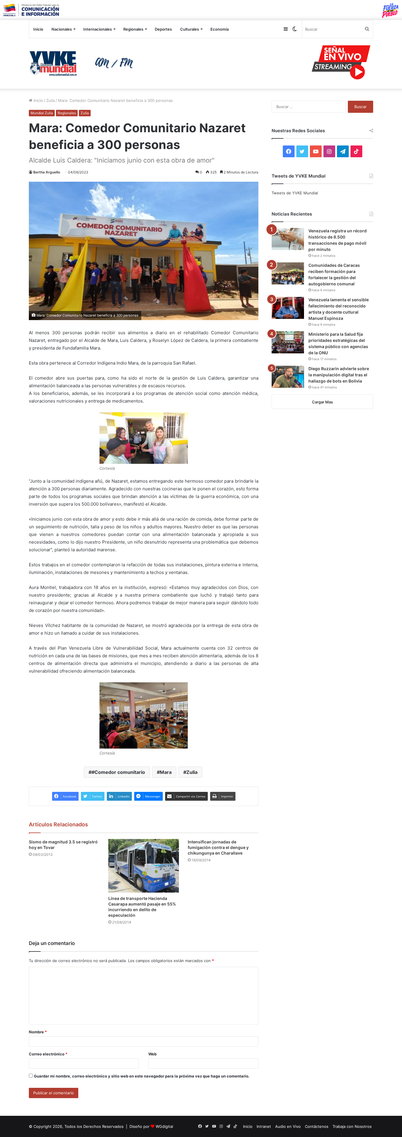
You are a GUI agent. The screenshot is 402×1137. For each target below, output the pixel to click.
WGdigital (164, 1126)
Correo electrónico (48, 1054)
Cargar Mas (322, 402)
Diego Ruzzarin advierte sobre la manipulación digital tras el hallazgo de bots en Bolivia (338, 374)
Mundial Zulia (42, 113)
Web (152, 1054)
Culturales (189, 29)
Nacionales (62, 29)
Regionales (133, 29)
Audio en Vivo (288, 1126)
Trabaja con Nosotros (352, 1126)
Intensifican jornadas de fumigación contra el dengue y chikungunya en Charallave (218, 847)
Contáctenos (316, 1126)
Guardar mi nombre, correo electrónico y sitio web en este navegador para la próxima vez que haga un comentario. (142, 1076)
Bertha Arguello (46, 172)
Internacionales (97, 29)
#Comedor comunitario (118, 772)
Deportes (163, 29)
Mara (166, 772)
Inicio (38, 29)
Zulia (50, 100)
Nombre (38, 1032)
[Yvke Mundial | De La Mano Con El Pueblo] (83, 63)
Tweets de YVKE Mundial (295, 193)
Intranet (264, 1126)
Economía (219, 29)
